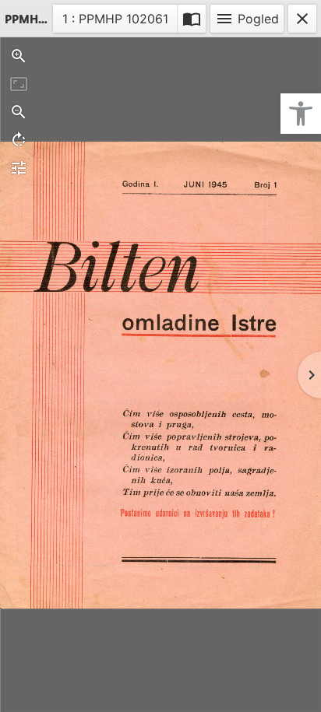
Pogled (247, 18)
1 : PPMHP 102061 (115, 21)
